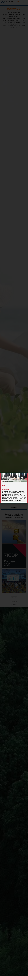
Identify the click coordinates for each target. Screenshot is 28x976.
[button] (26, 474)
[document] (14, 488)
